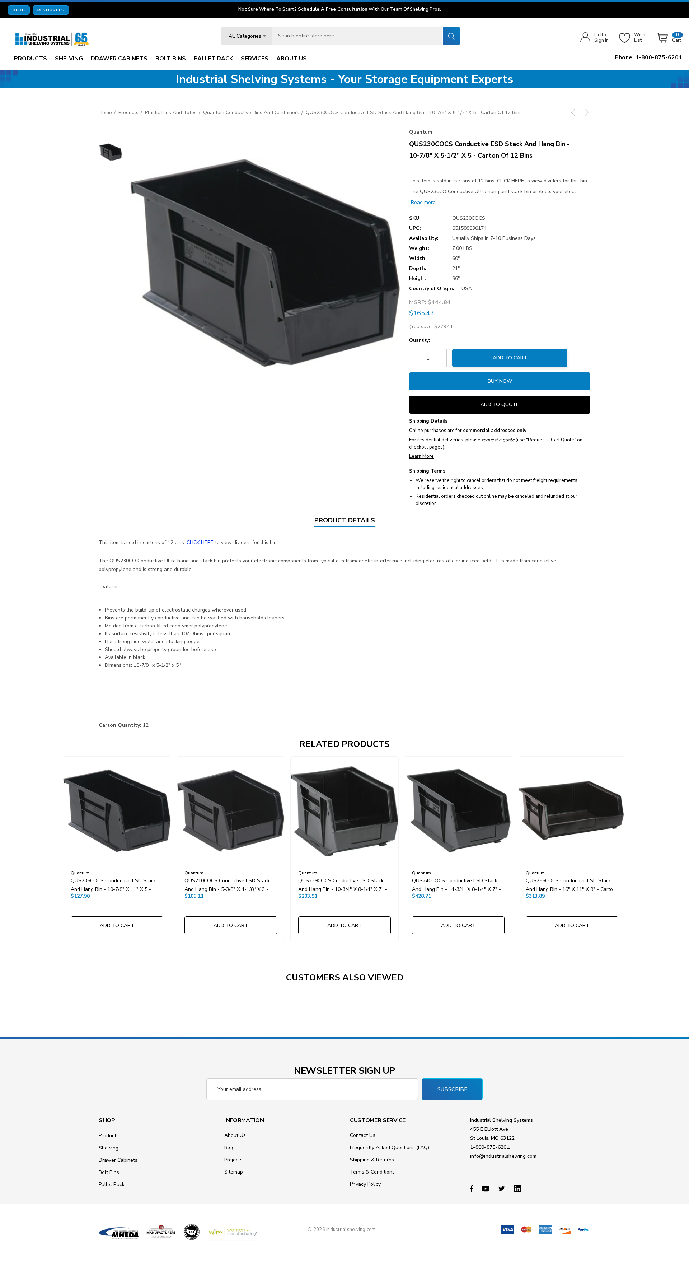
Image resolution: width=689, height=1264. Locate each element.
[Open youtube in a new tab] (487, 1188)
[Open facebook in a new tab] (471, 1188)
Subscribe (452, 1089)
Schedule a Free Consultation (332, 10)
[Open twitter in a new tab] (502, 1188)
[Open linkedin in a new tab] (519, 1188)
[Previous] (574, 112)
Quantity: (419, 340)
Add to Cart (510, 357)
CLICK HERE (200, 542)
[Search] (451, 36)
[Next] (585, 112)
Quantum (420, 132)
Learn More (421, 456)
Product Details (344, 520)
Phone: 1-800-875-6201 (648, 57)
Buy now (500, 381)
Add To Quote (500, 404)
